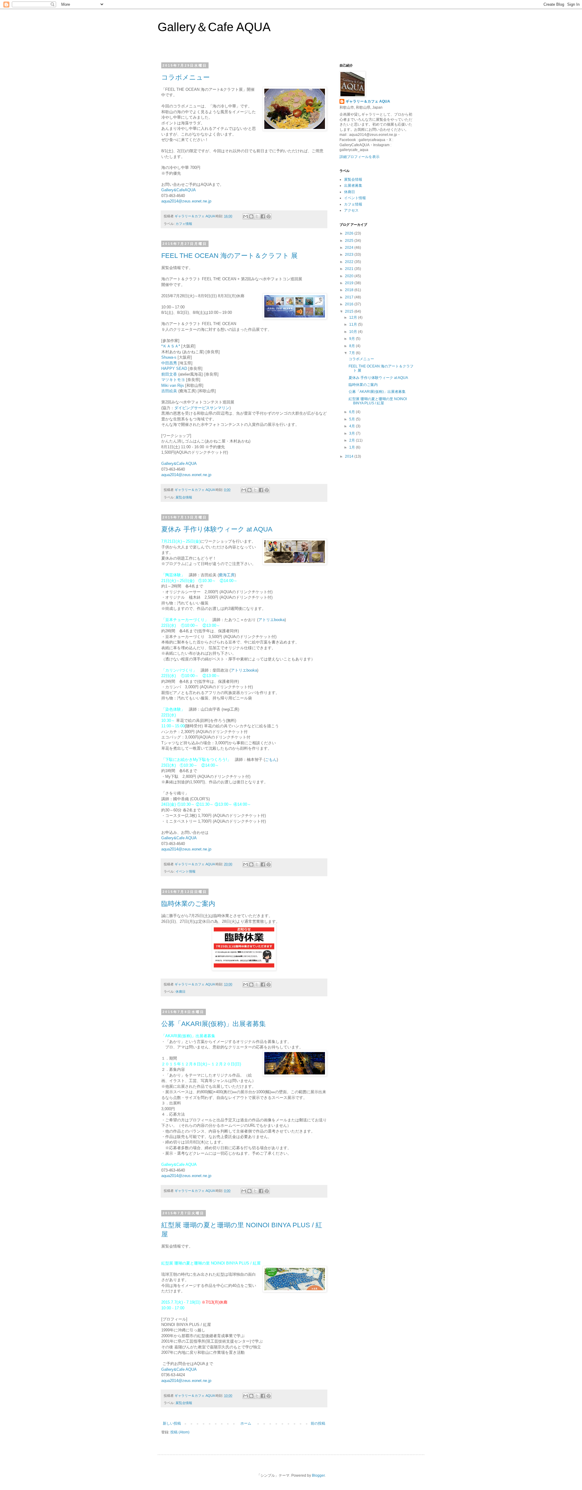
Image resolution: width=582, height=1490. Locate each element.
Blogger (318, 1475)
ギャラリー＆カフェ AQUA (368, 101)
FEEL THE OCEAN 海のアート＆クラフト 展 (229, 255)
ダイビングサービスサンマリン (201, 408)
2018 (349, 290)
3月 (352, 433)
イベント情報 (186, 871)
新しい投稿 (172, 1423)
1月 (352, 447)
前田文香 (169, 374)
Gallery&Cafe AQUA (179, 463)
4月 (352, 426)
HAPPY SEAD (174, 368)
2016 (349, 304)
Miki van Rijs (172, 385)
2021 (349, 269)
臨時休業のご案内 (188, 903)
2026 (349, 233)
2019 (349, 283)
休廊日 (181, 991)
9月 (352, 339)
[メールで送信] (245, 216)
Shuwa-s (168, 357)
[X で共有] (257, 216)
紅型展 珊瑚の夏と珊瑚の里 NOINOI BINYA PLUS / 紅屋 (378, 401)
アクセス (351, 210)
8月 (352, 346)
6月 (352, 412)
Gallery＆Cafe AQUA (214, 27)
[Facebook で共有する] (263, 216)
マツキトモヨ (173, 379)
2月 (352, 440)
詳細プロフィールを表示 (360, 157)
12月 (353, 317)
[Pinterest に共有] (269, 216)
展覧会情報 (184, 497)
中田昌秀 (169, 363)
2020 (349, 276)
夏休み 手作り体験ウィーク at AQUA (217, 529)
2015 (349, 311)
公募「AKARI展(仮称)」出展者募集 (213, 1024)
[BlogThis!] (251, 216)
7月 (352, 353)
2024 (349, 247)
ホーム (245, 1423)
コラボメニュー (185, 77)
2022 (349, 262)
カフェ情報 (184, 223)
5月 (352, 419)
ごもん (271, 759)
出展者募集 (353, 185)
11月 (353, 324)
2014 (349, 456)
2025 (349, 240)
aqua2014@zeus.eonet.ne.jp (186, 201)
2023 (349, 254)
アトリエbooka (271, 619)
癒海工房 (227, 575)
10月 (353, 332)
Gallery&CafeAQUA (178, 190)
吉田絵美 (169, 391)
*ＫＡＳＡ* (170, 346)
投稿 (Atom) (179, 1432)
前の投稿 (318, 1423)
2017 (349, 297)
